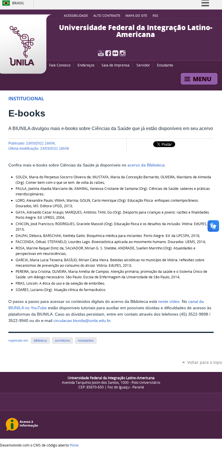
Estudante (165, 65)
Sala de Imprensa (115, 65)
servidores (62, 340)
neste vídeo (169, 301)
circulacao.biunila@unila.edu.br (81, 320)
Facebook (108, 53)
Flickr (115, 53)
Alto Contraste (106, 16)
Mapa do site (136, 16)
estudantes (86, 340)
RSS (155, 16)
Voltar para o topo (204, 362)
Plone (74, 445)
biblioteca (40, 340)
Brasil (18, 3)
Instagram (122, 53)
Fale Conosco (60, 65)
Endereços (86, 65)
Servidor (143, 65)
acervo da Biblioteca (145, 165)
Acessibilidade (76, 16)
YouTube (101, 53)
